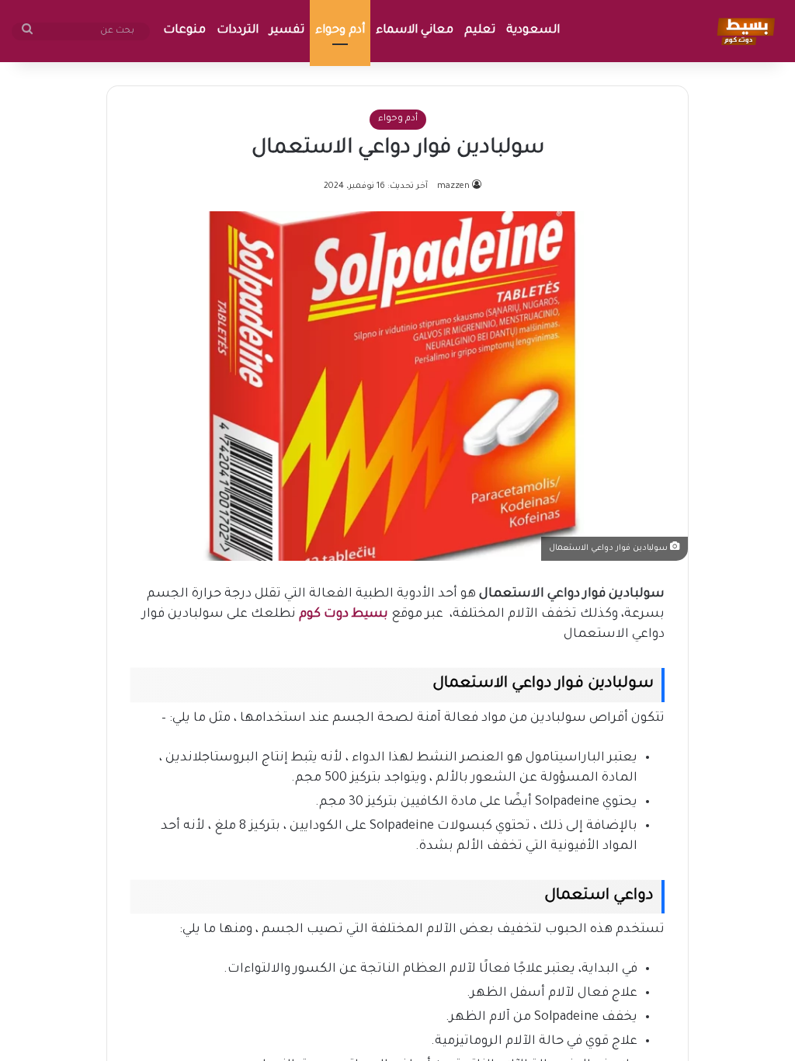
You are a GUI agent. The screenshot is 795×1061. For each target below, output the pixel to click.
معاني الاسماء (414, 30)
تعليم (479, 30)
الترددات (238, 30)
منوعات (184, 30)
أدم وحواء (340, 30)
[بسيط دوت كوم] (743, 31)
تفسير (286, 30)
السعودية (533, 30)
